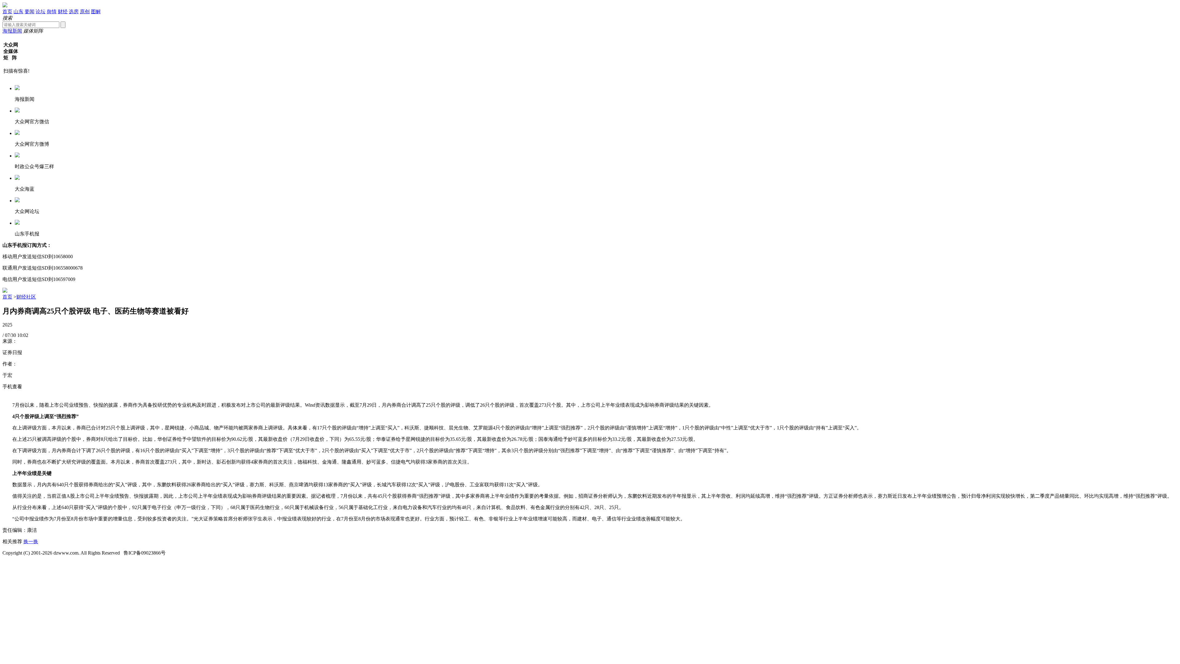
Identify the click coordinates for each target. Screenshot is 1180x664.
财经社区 (26, 296)
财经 (63, 11)
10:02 (22, 335)
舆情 (52, 11)
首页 (7, 11)
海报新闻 (12, 31)
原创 (85, 11)
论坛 (40, 11)
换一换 (30, 541)
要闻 (29, 11)
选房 (74, 11)
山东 (18, 11)
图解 (96, 11)
